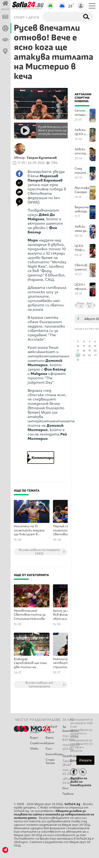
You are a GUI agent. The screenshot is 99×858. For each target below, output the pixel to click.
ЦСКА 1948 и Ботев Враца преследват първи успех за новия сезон (82, 248)
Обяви (34, 748)
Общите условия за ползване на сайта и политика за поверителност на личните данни (54, 814)
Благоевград (54, 754)
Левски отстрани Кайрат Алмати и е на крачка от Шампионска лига (82, 151)
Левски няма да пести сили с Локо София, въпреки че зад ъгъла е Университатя (82, 229)
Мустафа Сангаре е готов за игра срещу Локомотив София (82, 190)
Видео (34, 737)
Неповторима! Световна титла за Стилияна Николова (29, 615)
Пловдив (51, 726)
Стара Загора (50, 761)
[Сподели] (19, 192)
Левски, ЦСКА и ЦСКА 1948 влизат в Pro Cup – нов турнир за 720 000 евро (82, 132)
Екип (65, 788)
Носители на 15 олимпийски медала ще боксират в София (29, 530)
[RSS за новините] (82, 771)
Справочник (38, 743)
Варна (49, 737)
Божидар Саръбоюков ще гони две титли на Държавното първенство (30, 663)
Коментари (41, 457)
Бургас (50, 743)
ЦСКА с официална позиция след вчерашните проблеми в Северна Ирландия (82, 287)
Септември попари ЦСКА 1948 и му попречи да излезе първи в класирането (82, 113)
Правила (67, 793)
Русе (49, 748)
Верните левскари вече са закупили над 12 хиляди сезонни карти (82, 209)
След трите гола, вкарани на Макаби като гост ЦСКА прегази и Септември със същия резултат (82, 171)
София (50, 732)
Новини (35, 726)
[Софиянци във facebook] (73, 771)
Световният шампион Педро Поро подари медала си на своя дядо (82, 267)
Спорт (34, 732)
